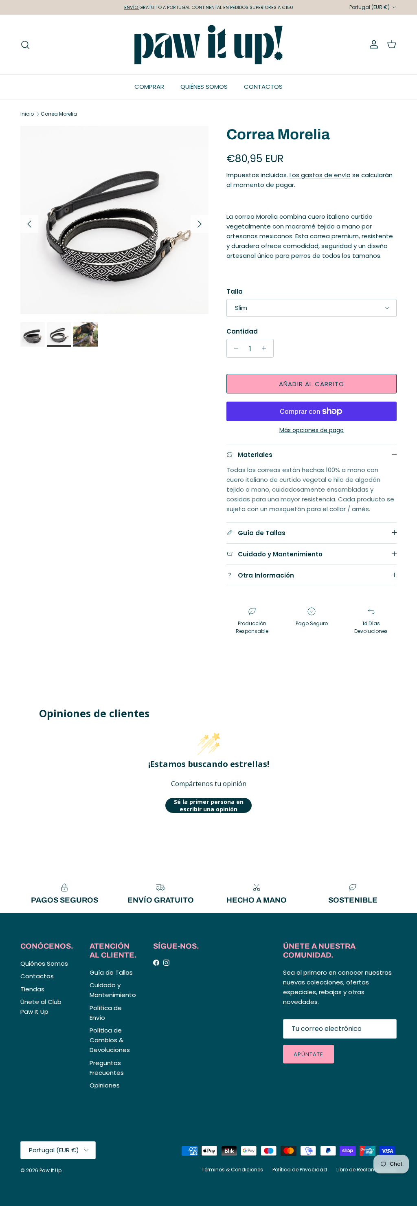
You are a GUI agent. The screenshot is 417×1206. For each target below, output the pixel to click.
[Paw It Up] (208, 44)
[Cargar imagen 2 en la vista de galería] (114, 220)
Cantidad (242, 331)
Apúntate (308, 1054)
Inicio (27, 113)
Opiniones (105, 1085)
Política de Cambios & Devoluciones (110, 1040)
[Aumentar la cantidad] (266, 348)
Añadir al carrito (311, 384)
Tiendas (32, 989)
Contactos (37, 976)
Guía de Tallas (111, 972)
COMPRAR (149, 86)
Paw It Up (50, 1170)
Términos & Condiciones (232, 1169)
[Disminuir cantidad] (234, 348)
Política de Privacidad (299, 1169)
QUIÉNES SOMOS (204, 86)
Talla (234, 291)
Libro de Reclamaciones (366, 1169)
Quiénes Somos (44, 963)
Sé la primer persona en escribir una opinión (209, 805)
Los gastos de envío (320, 175)
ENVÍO (131, 7)
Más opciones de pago (311, 430)
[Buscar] (25, 45)
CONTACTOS (263, 86)
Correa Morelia (59, 113)
